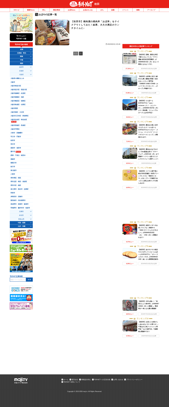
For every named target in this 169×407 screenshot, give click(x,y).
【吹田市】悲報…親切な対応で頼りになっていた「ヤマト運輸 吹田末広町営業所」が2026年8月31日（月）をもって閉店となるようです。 (148, 59)
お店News (71, 10)
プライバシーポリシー (134, 379)
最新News (31, 10)
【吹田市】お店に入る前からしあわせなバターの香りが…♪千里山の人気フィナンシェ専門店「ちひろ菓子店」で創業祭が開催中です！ (148, 326)
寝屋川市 (14, 163)
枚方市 (13, 166)
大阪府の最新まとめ (17, 78)
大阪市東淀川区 (16, 86)
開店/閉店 (56, 10)
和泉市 (13, 193)
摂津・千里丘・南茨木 (18, 155)
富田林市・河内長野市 (18, 200)
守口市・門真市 (16, 136)
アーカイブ (151, 10)
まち (102, 10)
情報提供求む (86, 379)
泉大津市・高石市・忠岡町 (20, 189)
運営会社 (75, 379)
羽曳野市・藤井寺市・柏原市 (20, 208)
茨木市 (13, 144)
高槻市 (13, 159)
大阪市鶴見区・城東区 (18, 101)
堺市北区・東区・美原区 (19, 181)
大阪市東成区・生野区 (18, 104)
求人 (44, 10)
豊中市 (15, 151)
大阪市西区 (14, 108)
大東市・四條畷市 (17, 133)
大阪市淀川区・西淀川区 (19, 89)
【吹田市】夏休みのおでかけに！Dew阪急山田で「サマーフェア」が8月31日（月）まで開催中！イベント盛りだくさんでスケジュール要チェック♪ (148, 154)
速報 (138, 10)
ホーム (66, 379)
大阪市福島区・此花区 (18, 93)
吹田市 (13, 140)
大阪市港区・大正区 (17, 112)
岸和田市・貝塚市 (17, 196)
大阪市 (13, 82)
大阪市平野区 (15, 129)
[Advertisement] (140, 28)
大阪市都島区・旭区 (17, 97)
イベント (125, 10)
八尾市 (13, 174)
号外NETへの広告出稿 (102, 379)
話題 (113, 10)
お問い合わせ (118, 379)
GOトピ (16, 10)
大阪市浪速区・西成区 (18, 125)
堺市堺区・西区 (16, 178)
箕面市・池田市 (16, 148)
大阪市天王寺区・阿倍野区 (20, 116)
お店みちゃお (88, 10)
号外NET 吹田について (72, 382)
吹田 (96, 4)
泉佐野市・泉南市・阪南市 (20, 204)
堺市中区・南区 (16, 185)
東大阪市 (14, 170)
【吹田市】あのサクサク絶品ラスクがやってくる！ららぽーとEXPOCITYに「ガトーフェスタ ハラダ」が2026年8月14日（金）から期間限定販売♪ (148, 254)
